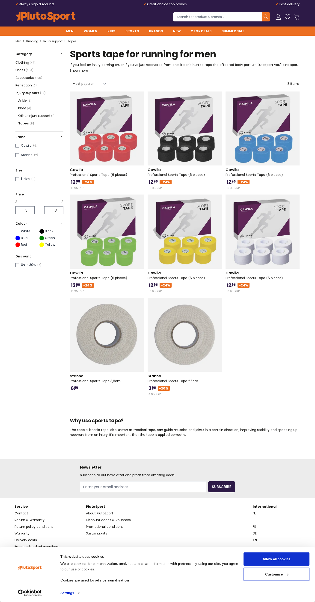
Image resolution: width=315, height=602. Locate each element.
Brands (156, 31)
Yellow (50, 244)
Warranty (22, 533)
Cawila (26, 145)
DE (255, 533)
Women (90, 31)
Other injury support (36, 115)
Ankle (24, 100)
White (25, 231)
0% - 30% (28, 265)
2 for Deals (201, 31)
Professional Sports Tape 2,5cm (173, 378)
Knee (24, 108)
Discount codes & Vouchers (108, 520)
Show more (79, 70)
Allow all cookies (276, 559)
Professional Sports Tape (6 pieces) (98, 172)
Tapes (72, 41)
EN (255, 540)
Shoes (24, 70)
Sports (132, 31)
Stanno (27, 155)
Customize (274, 574)
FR (254, 526)
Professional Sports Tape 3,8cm (95, 378)
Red (24, 244)
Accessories (28, 77)
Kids (111, 31)
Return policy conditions (34, 526)
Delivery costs (26, 540)
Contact (21, 513)
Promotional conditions (104, 526)
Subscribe (221, 486)
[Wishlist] (287, 17)
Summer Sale (233, 31)
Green (50, 238)
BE (254, 520)
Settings (67, 593)
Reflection (26, 85)
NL (254, 513)
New (177, 31)
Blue (24, 238)
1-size (25, 179)
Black (49, 231)
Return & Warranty (30, 520)
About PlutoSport (99, 513)
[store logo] (45, 17)
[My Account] (278, 17)
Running (32, 41)
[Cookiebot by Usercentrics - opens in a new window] (30, 593)
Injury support (52, 41)
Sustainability (96, 533)
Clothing (25, 62)
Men (70, 31)
